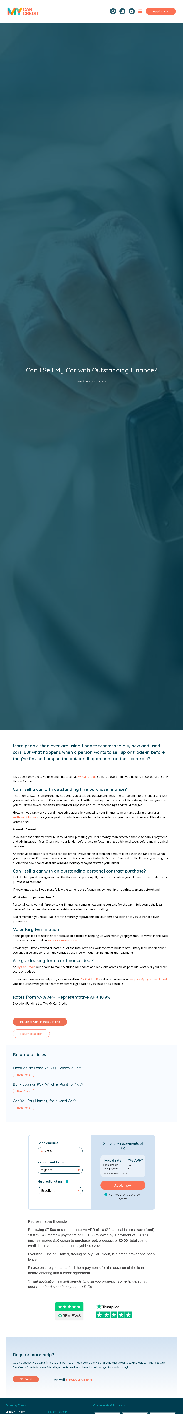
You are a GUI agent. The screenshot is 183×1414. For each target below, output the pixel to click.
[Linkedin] (122, 11)
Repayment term (51, 1162)
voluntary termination (62, 940)
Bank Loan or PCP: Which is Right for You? (48, 1084)
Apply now (123, 1185)
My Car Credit (87, 777)
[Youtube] (132, 11)
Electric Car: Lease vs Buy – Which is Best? (48, 1068)
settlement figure (24, 817)
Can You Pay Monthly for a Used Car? (44, 1101)
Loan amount (48, 1143)
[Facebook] (113, 11)
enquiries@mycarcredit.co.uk (149, 979)
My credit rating (50, 1181)
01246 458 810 (89, 979)
